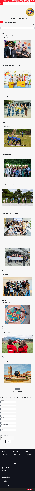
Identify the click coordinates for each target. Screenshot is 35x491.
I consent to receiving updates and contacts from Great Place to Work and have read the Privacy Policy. (8, 434)
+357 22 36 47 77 (6, 470)
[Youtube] (7, 468)
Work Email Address (3, 407)
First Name (2, 400)
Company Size (2, 417)
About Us (25, 458)
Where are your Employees (4, 424)
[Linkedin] (9, 468)
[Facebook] (3, 468)
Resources (14, 458)
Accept (29, 489)
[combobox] (17, 28)
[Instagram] (5, 468)
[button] (30, 24)
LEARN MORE (15, 22)
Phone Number (2, 410)
